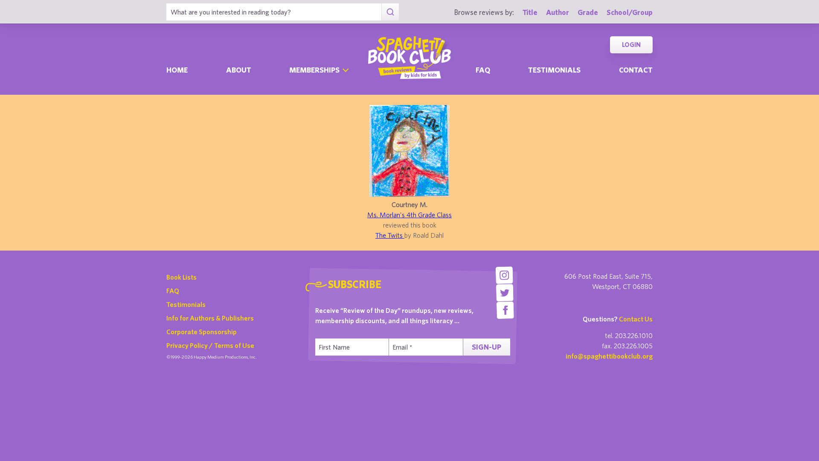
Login (631, 44)
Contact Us (636, 319)
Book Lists (181, 277)
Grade (588, 12)
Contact (636, 69)
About (238, 69)
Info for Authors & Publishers (210, 318)
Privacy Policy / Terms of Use (210, 345)
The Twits (389, 235)
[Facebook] (505, 310)
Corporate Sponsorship (201, 332)
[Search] (390, 11)
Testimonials (554, 69)
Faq (483, 69)
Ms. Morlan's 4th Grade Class (409, 215)
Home (177, 69)
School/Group (630, 12)
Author (557, 12)
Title (530, 12)
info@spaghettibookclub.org (609, 356)
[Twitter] (505, 292)
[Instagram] (504, 275)
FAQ (172, 291)
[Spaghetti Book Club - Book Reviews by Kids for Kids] (409, 57)
